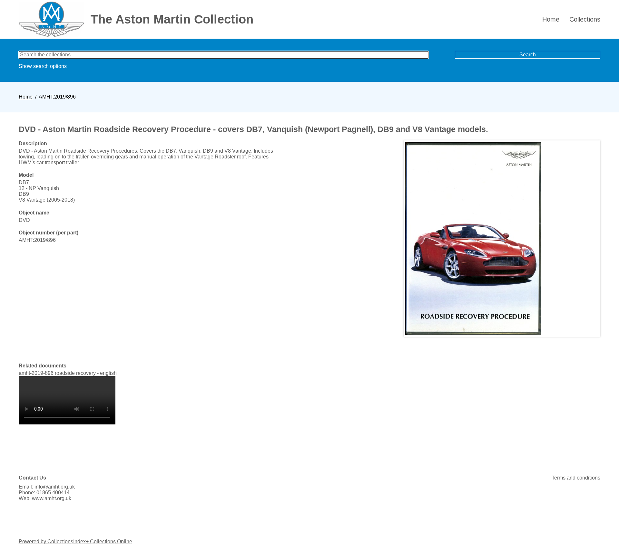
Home (550, 19)
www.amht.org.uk (51, 498)
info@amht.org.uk (54, 486)
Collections (584, 19)
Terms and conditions (576, 477)
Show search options (43, 66)
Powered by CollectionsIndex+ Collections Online (75, 541)
